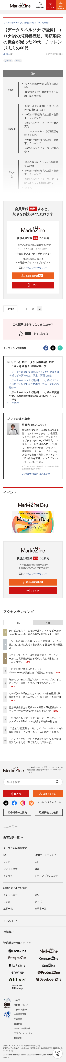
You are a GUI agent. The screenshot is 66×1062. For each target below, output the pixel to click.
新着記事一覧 (11, 837)
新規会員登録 (34, 275)
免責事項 (18, 1018)
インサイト (9, 875)
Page (12, 89)
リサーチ (8, 61)
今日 (18, 622)
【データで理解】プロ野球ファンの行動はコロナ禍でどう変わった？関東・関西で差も (34, 373)
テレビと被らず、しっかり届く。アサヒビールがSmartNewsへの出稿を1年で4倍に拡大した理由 (35, 632)
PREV (11, 308)
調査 (37, 894)
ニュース (8, 826)
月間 (48, 622)
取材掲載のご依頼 (48, 812)
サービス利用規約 (22, 1028)
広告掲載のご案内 (17, 812)
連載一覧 (8, 908)
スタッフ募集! (20, 1009)
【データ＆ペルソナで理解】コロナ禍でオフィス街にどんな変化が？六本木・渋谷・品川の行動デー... (34, 384)
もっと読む (13, 402)
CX (36, 861)
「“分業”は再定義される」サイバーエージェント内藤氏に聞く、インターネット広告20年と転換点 (36, 729)
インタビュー (10, 894)
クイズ (38, 901)
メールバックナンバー (35, 267)
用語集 (7, 932)
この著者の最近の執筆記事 (36, 473)
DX (4, 854)
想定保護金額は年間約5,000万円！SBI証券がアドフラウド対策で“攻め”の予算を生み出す (35, 709)
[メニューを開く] (5, 5)
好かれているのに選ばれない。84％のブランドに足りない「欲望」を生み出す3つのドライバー (35, 681)
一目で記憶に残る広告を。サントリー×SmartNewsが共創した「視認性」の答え (31, 670)
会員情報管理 (20, 1014)
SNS (37, 868)
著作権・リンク (21, 1004)
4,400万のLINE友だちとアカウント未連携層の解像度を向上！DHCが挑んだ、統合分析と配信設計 (35, 695)
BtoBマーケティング (45, 854)
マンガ (6, 901)
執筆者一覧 (41, 908)
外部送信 (18, 1037)
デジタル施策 (10, 868)
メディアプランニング (46, 875)
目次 (33, 73)
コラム (18, 61)
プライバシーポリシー (24, 1032)
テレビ (6, 861)
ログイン (35, 285)
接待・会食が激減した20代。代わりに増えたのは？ (41, 107)
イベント (8, 921)
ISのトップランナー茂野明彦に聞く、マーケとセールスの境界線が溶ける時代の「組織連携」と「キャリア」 (35, 658)
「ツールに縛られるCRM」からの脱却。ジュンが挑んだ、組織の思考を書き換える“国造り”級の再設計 (36, 644)
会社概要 (18, 1023)
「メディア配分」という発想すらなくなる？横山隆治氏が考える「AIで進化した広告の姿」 (35, 740)
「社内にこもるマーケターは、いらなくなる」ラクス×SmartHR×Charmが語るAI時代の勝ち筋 (35, 719)
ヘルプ (17, 999)
